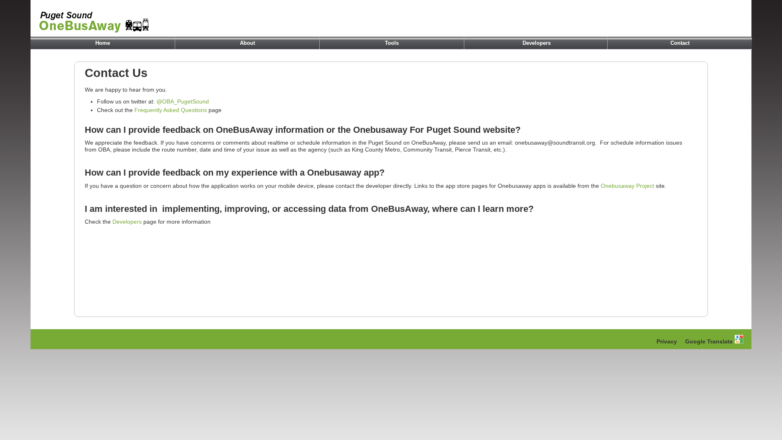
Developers (537, 43)
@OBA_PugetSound (182, 101)
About (247, 43)
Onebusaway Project (627, 186)
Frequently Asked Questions (170, 110)
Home (102, 43)
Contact (680, 43)
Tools (392, 43)
